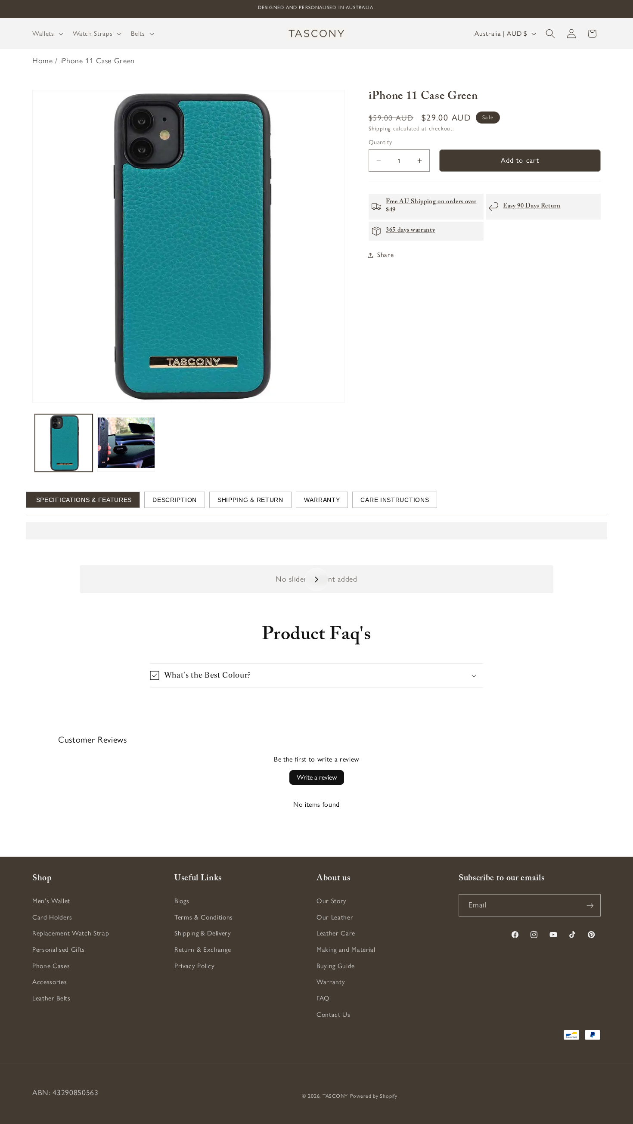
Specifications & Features (83, 499)
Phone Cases (51, 966)
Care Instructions (394, 499)
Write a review (317, 777)
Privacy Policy (194, 966)
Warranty (322, 499)
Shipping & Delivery (202, 933)
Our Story (331, 901)
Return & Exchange (202, 949)
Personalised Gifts (58, 949)
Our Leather (334, 917)
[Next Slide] (316, 579)
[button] (47, 33)
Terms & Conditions (203, 917)
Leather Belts (51, 998)
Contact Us (333, 1014)
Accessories (49, 982)
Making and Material (345, 949)
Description (174, 499)
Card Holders (52, 917)
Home (42, 60)
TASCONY (335, 1096)
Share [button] (385, 255)
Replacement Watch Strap (70, 933)
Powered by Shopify (373, 1096)
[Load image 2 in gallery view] (126, 443)
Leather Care (335, 933)
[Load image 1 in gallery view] (64, 443)
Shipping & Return (250, 499)
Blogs (181, 901)
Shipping (380, 128)
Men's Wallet (51, 901)
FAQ (323, 998)
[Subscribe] (590, 906)
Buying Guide (335, 966)
